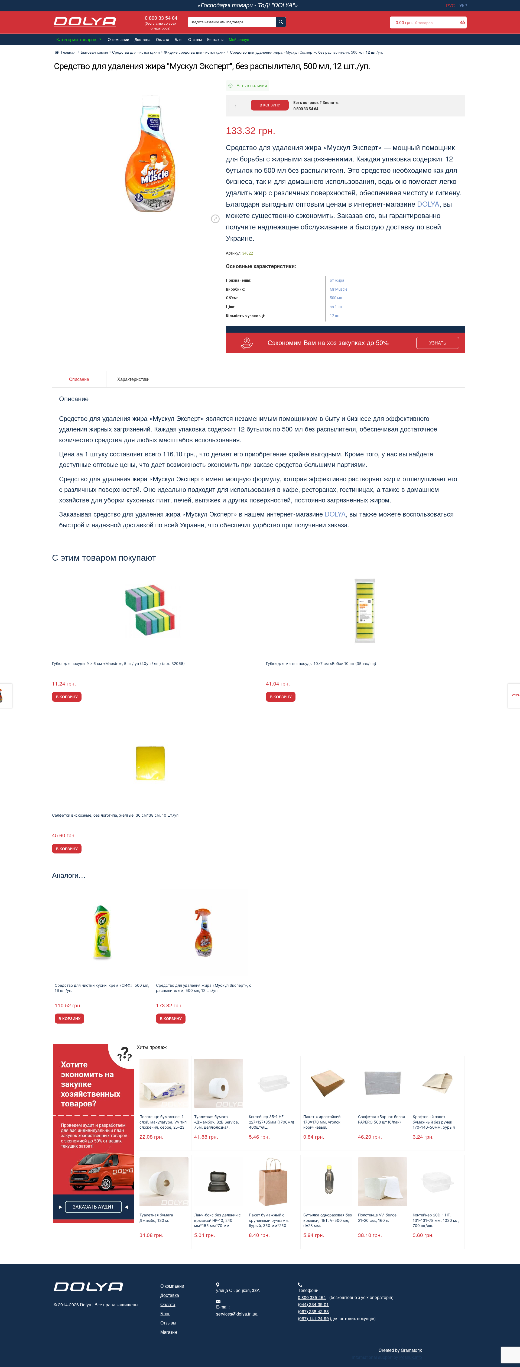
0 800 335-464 (312, 1297)
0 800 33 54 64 (160, 22)
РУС (450, 5)
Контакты (215, 39)
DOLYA (428, 204)
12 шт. (335, 316)
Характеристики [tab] (133, 379)
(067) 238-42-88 (313, 1311)
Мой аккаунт (240, 39)
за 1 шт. (336, 307)
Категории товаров (76, 39)
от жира (337, 280)
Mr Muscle (338, 289)
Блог (179, 39)
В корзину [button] (67, 696)
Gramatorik (411, 1350)
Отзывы (195, 39)
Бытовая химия (94, 52)
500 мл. (336, 298)
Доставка (143, 39)
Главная (68, 52)
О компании (118, 39)
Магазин (168, 1332)
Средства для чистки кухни (136, 52)
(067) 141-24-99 (313, 1318)
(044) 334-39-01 (313, 1304)
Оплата (162, 39)
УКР (463, 5)
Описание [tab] (79, 379)
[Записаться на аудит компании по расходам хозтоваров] (93, 1133)
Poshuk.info (410, 1357)
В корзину (270, 105)
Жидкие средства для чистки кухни (195, 52)
